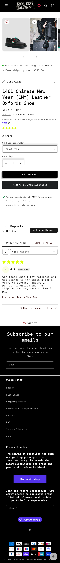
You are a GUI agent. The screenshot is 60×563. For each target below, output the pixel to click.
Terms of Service (16, 429)
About (9, 436)
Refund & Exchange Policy (22, 408)
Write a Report (44, 230)
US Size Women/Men (13, 143)
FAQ (8, 422)
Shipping (6, 114)
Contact (10, 415)
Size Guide (12, 395)
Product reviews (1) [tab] (16, 243)
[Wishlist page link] (39, 5)
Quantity (7, 156)
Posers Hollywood (23, 560)
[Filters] (5, 252)
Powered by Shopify (45, 560)
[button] (6, 5)
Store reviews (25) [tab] (43, 243)
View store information (20, 205)
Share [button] (8, 136)
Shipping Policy (16, 401)
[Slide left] (23, 57)
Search (10, 388)
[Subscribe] (50, 365)
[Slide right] (36, 57)
